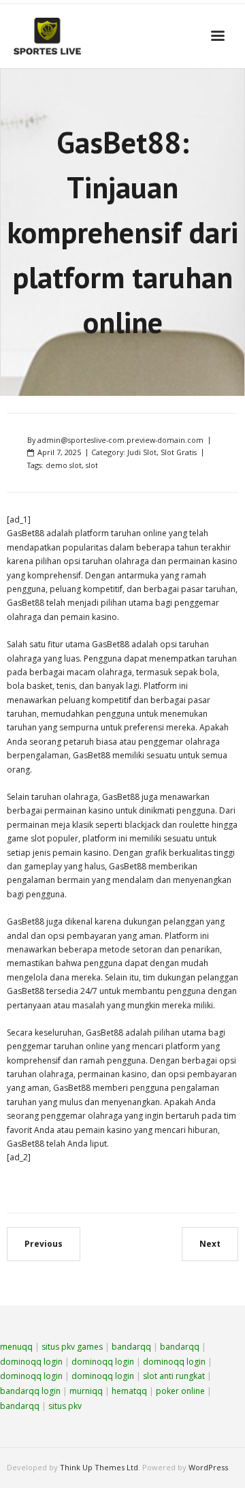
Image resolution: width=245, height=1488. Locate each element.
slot (92, 465)
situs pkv (65, 1406)
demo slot (64, 465)
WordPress (208, 1467)
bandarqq (131, 1346)
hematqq (129, 1391)
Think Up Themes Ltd (99, 1467)
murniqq (86, 1391)
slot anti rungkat (174, 1376)
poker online (180, 1391)
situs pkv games (72, 1346)
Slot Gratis (179, 452)
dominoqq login (31, 1361)
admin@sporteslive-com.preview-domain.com (120, 440)
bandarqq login (30, 1391)
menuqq (16, 1346)
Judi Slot (142, 452)
